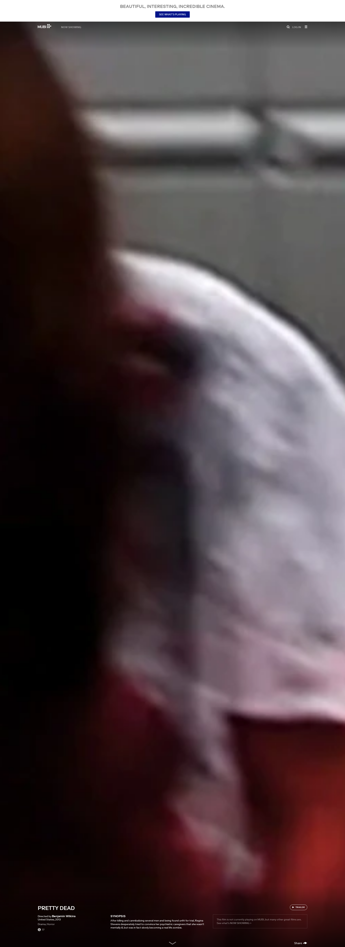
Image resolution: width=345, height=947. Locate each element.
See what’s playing (172, 14)
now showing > (240, 923)
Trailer (300, 907)
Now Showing (71, 27)
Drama (42, 924)
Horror (51, 924)
